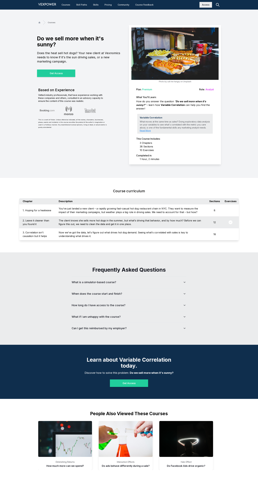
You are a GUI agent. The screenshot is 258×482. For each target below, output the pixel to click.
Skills (96, 4)
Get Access (56, 73)
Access (205, 4)
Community (123, 4)
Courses (66, 4)
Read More (145, 130)
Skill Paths (81, 4)
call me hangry (173, 81)
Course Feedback (144, 4)
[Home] (39, 22)
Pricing (108, 4)
